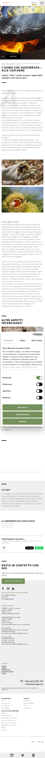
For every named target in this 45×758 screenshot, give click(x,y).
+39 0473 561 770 (8, 599)
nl (42, 742)
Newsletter (27, 700)
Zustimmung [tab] (8, 340)
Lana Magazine (5, 705)
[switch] (39, 384)
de (32, 742)
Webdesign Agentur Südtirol (4, 742)
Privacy (29, 688)
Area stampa (27, 708)
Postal (4, 673)
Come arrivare (5, 703)
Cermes (4, 666)
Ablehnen (22, 421)
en (39, 742)
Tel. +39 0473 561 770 (31, 681)
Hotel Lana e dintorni (7, 715)
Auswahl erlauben (22, 414)
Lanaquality (4, 730)
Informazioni (6, 698)
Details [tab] (22, 340)
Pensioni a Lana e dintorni (8, 720)
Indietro (13, 56)
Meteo (25, 705)
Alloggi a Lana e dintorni (10, 711)
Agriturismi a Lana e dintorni (9, 722)
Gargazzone (6, 669)
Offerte (3, 727)
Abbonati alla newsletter (14, 581)
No (10, 525)
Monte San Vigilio (7, 671)
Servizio (26, 698)
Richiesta (3, 713)
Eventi (3, 700)
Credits (34, 688)
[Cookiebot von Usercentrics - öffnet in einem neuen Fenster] (32, 334)
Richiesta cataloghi (29, 703)
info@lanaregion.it (34, 684)
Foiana (4, 668)
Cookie (24, 688)
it (35, 742)
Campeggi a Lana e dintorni (8, 725)
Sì (4, 525)
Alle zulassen (22, 407)
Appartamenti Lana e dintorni (9, 718)
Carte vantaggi (5, 708)
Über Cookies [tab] (37, 340)
